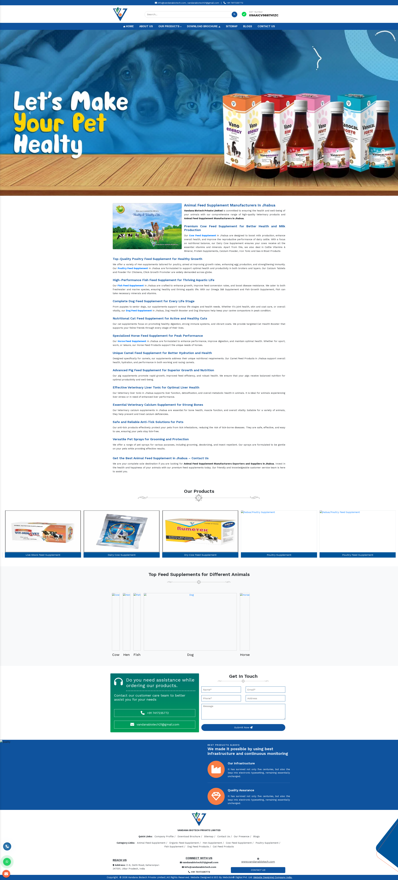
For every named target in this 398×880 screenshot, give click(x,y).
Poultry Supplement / (268, 842)
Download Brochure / (190, 836)
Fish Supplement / (174, 846)
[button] (30, 113)
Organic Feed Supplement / (185, 842)
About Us (146, 26)
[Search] (234, 14)
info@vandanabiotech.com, (172, 3)
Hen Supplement (277, 554)
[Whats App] (7, 862)
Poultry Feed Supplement (199, 554)
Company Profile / (165, 836)
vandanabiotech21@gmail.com (203, 3)
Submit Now (242, 727)
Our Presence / (242, 836)
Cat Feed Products (223, 846)
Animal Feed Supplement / (152, 842)
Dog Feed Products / (199, 846)
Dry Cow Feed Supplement (42, 554)
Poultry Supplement (120, 554)
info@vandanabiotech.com (200, 867)
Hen (126, 655)
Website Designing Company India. (272, 877)
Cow (115, 655)
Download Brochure (202, 26)
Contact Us (266, 26)
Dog (190, 655)
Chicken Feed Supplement (356, 554)
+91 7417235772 (234, 3)
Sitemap (232, 26)
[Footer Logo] (199, 819)
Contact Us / (224, 836)
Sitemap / (209, 836)
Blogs (247, 26)
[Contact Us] (7, 849)
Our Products (169, 26)
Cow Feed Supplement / (240, 842)
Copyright (112, 877)
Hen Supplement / (213, 842)
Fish (137, 655)
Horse (245, 655)
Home (129, 26)
